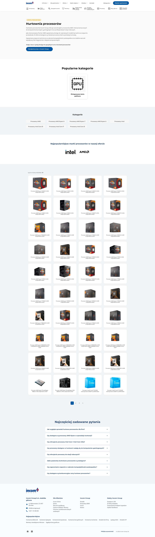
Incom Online (57, 501)
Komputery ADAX (85, 503)
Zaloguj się (106, 3)
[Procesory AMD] (84, 152)
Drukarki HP (123, 520)
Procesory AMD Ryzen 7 (77, 121)
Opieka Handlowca (112, 507)
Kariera (82, 507)
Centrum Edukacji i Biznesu (60, 507)
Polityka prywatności (107, 531)
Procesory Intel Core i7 (56, 126)
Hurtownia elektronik (32, 520)
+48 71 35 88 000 (34, 511)
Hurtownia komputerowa (60, 520)
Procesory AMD (36, 121)
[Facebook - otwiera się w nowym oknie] (27, 531)
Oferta (64, 3)
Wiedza (83, 3)
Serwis (55, 503)
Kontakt (92, 3)
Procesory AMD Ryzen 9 (56, 121)
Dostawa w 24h (111, 501)
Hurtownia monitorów (91, 520)
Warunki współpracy (59, 505)
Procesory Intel (119, 121)
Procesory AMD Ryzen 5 (98, 121)
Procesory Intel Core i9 (35, 126)
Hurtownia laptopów (45, 520)
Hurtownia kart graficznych (75, 520)
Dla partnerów (54, 3)
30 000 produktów (112, 503)
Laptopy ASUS (114, 520)
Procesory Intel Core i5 (77, 126)
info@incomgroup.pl (34, 508)
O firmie (44, 3)
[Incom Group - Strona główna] (30, 3)
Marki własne (74, 3)
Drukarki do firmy (104, 520)
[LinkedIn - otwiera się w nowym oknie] (32, 531)
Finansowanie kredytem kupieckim (117, 505)
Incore (82, 505)
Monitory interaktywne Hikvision (35, 522)
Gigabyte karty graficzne (52, 522)
